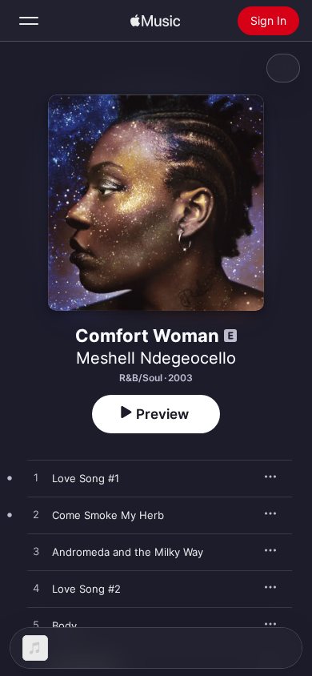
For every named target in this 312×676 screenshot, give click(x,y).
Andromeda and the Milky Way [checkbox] (127, 551)
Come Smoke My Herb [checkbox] (108, 515)
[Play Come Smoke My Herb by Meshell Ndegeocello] (36, 515)
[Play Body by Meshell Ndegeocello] (36, 625)
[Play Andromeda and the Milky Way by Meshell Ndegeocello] (36, 552)
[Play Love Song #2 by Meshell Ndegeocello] (36, 588)
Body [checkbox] (64, 625)
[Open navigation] (28, 20)
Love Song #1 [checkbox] (85, 478)
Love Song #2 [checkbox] (86, 588)
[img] (155, 21)
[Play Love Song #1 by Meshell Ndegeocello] (36, 478)
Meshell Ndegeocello (156, 358)
